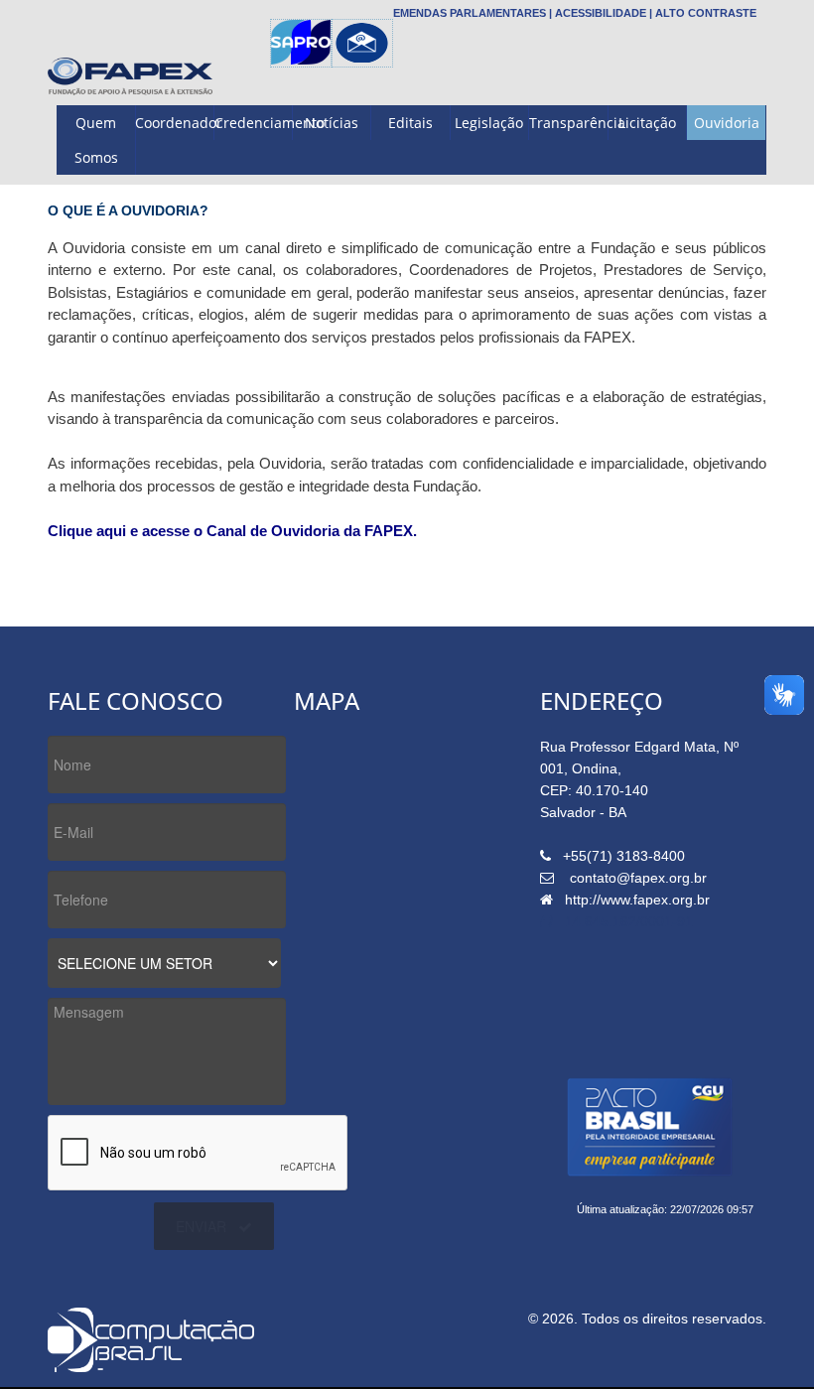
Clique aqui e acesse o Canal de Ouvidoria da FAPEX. (232, 530)
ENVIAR (201, 1226)
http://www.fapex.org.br (637, 899)
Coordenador (174, 122)
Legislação (489, 122)
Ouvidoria (726, 122)
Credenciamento (253, 122)
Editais (410, 122)
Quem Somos (96, 140)
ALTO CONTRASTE (705, 13)
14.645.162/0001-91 (629, 921)
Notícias (331, 122)
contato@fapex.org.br (638, 878)
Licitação (647, 122)
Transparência (568, 122)
